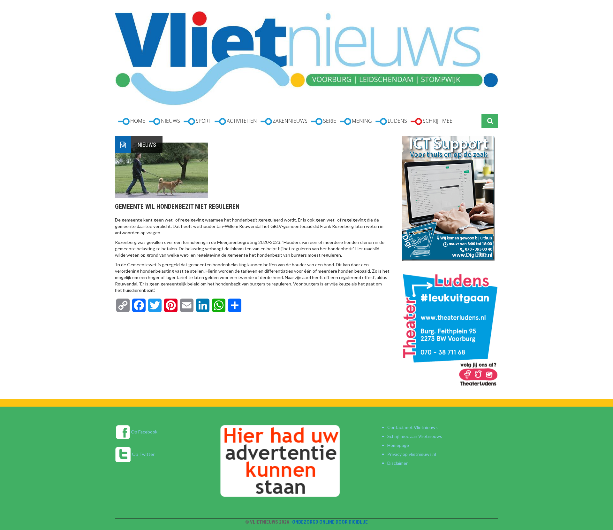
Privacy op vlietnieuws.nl (411, 454)
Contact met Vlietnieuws (412, 427)
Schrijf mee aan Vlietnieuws (414, 436)
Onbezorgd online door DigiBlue (330, 522)
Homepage (398, 445)
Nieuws (147, 144)
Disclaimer (397, 463)
